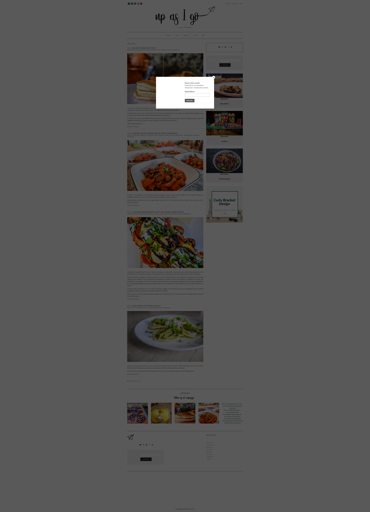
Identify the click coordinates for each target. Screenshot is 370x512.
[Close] (213, 77)
